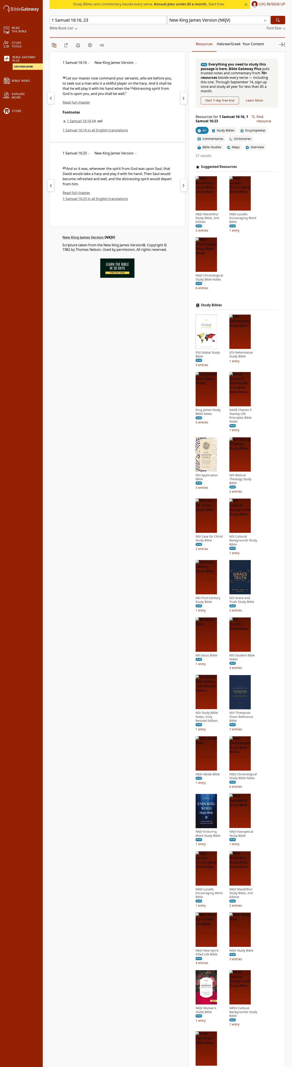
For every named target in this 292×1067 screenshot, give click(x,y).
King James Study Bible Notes (208, 412)
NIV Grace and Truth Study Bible (241, 600)
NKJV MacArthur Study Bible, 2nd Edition (207, 218)
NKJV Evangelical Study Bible (241, 834)
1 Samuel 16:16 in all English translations (95, 130)
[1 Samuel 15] (50, 98)
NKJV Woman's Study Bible (206, 1010)
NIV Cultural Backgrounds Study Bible (243, 540)
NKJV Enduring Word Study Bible (208, 834)
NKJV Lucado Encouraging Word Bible (242, 218)
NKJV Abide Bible (208, 774)
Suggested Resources (219, 166)
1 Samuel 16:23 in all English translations (95, 198)
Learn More (254, 100)
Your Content (253, 44)
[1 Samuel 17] (183, 98)
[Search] (278, 20)
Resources (204, 44)
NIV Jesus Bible (206, 655)
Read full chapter (76, 102)
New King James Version (83, 237)
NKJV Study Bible (241, 951)
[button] (267, 4)
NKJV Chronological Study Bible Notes (209, 277)
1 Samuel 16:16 (79, 121)
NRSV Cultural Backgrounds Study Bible (243, 1012)
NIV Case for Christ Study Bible (209, 538)
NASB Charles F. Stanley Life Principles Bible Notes (240, 416)
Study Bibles (211, 305)
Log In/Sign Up (272, 4)
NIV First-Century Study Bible (208, 600)
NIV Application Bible (207, 477)
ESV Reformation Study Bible (241, 354)
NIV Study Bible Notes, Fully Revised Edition (207, 717)
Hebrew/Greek (229, 44)
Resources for (222, 119)
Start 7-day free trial (219, 100)
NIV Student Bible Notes (242, 657)
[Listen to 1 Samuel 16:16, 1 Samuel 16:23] (102, 45)
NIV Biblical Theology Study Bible (240, 479)
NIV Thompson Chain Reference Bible (241, 717)
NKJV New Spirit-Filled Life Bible (207, 952)
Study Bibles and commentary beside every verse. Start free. (149, 4)
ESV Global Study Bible (208, 354)
